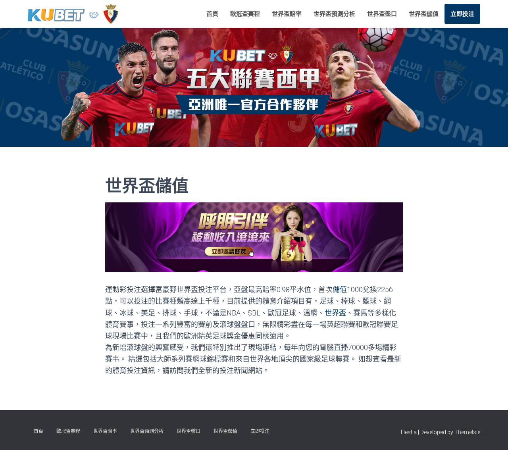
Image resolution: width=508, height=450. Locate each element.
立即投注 (462, 13)
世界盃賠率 (287, 13)
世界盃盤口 (382, 13)
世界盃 (335, 313)
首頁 (212, 13)
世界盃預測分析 (334, 13)
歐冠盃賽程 (245, 13)
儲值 (340, 289)
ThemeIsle (467, 432)
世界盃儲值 (424, 13)
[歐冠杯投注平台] (73, 14)
